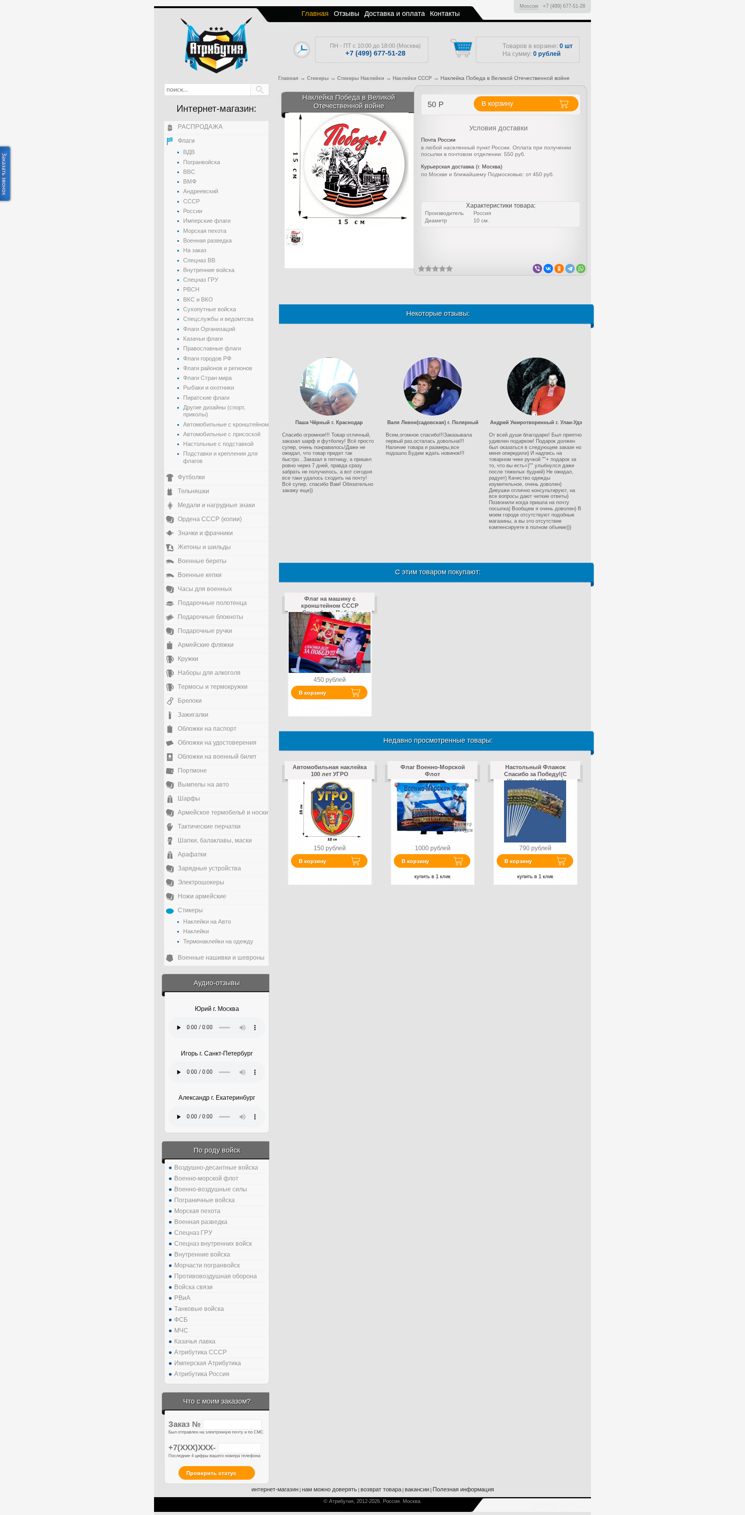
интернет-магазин (274, 1489)
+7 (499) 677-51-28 (564, 6)
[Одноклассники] (559, 268)
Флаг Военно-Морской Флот (432, 770)
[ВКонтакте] (548, 268)
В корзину (312, 693)
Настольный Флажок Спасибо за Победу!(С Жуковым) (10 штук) (535, 774)
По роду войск (217, 1150)
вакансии (417, 1489)
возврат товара (380, 1489)
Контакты (445, 13)
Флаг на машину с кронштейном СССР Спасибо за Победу (330, 605)
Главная (315, 13)
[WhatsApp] (581, 268)
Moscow (529, 6)
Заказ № (185, 1424)
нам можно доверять (329, 1489)
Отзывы (346, 13)
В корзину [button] (497, 103)
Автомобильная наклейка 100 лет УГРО (330, 770)
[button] (259, 89)
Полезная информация (463, 1489)
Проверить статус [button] (211, 1473)
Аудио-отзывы (217, 983)
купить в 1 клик (432, 876)
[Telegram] (570, 268)
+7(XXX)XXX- (193, 1447)
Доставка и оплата (394, 13)
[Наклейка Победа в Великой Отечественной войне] (349, 170)
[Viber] (537, 268)
